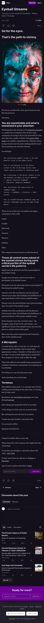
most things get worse (22, 397)
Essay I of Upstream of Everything (13, 538)
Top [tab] (4, 527)
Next (37, 487)
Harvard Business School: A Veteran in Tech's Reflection (14, 549)
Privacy (25, 606)
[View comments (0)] (9, 26)
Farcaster (5, 461)
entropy (11, 400)
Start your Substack (17, 614)
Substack (12, 619)
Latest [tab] (9, 527)
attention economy (35, 130)
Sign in (39, 3)
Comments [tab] (6, 502)
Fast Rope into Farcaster (12, 565)
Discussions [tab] (17, 527)
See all (5, 580)
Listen (39, 20)
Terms (31, 606)
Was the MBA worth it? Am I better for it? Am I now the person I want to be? (16, 554)
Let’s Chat (11, 453)
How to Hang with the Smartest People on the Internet (16, 569)
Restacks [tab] (15, 502)
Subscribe (32, 3)
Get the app (32, 614)
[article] (22, 538)
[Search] (40, 527)
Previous (8, 487)
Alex (24, 104)
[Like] (4, 26)
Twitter (31, 458)
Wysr (30, 465)
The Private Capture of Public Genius (14, 534)
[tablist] (10, 502)
